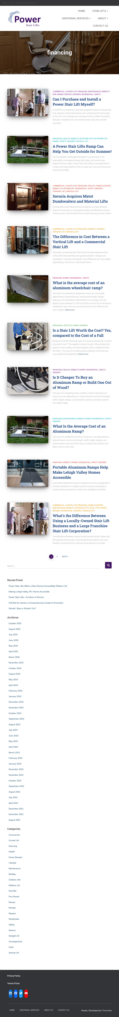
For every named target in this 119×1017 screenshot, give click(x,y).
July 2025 (13, 634)
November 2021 (16, 814)
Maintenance (94, 91)
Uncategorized (15, 941)
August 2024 (14, 674)
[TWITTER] (21, 993)
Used (11, 947)
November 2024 (16, 662)
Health (66, 139)
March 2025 (14, 657)
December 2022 (16, 769)
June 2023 (13, 735)
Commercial (59, 91)
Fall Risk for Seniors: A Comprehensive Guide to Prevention (36, 603)
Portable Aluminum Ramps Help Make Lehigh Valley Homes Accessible (80, 472)
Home (81, 11)
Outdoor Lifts (86, 139)
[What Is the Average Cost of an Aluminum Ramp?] (27, 429)
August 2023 (14, 724)
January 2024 (15, 696)
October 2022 (15, 780)
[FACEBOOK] (15, 993)
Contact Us (100, 26)
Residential (87, 94)
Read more (70, 310)
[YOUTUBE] (26, 993)
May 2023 (13, 741)
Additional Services (75, 18)
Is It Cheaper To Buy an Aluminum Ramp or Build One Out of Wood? (82, 382)
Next (64, 557)
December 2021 (16, 809)
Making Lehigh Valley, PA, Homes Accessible (29, 591)
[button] (107, 11)
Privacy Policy (13, 976)
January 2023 (15, 764)
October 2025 (15, 623)
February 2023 (15, 758)
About (102, 18)
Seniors (71, 141)
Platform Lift (100, 139)
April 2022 (13, 803)
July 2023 (13, 730)
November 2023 (16, 707)
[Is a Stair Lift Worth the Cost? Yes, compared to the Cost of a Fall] (27, 336)
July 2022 (13, 797)
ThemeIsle (107, 1010)
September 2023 (16, 719)
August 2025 (14, 629)
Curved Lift (71, 91)
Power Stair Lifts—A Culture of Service (26, 597)
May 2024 (13, 679)
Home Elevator (103, 186)
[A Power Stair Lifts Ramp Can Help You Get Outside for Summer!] (27, 149)
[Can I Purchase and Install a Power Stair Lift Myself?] (27, 102)
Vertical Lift (82, 141)
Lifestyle (67, 325)
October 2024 (15, 668)
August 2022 (14, 792)
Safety (97, 94)
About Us (48, 1010)
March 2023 (14, 752)
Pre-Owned (58, 94)
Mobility (105, 91)
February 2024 (15, 691)
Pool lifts (95, 508)
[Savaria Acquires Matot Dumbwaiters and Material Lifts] (27, 196)
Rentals (68, 94)
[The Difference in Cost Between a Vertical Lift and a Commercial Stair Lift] (27, 240)
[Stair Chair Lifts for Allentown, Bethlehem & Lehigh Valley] (24, 18)
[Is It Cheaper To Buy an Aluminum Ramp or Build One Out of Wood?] (27, 380)
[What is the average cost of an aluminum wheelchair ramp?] (27, 289)
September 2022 (16, 786)
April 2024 (13, 685)
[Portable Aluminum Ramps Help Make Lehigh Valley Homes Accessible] (27, 473)
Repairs (77, 94)
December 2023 (16, 702)
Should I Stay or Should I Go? (22, 608)
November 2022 (16, 775)
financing (82, 91)
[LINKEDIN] (10, 993)
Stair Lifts (99, 11)
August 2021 (14, 820)
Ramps (56, 141)
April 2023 (13, 747)
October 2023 (15, 713)
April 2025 (13, 651)
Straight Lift (59, 191)
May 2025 (13, 646)
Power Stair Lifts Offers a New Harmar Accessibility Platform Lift (38, 586)
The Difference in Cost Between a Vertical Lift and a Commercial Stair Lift (81, 241)
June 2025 (13, 640)
